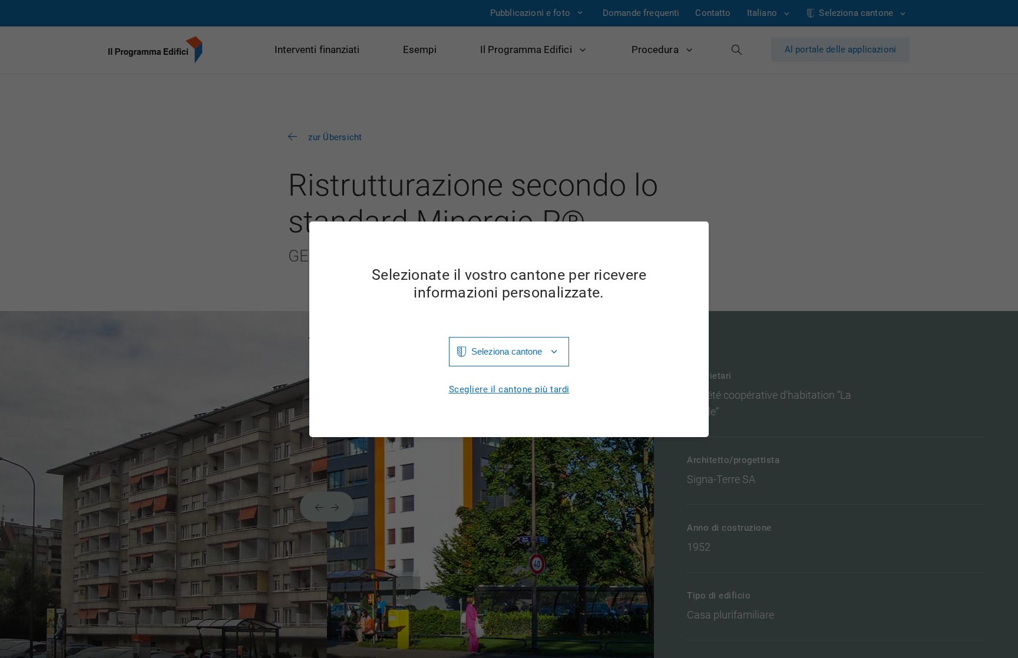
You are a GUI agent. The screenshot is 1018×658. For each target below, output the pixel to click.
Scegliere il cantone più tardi (509, 389)
